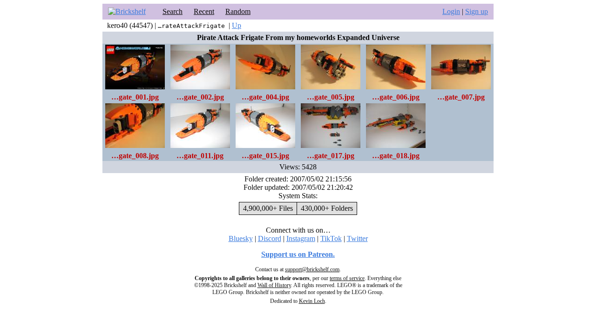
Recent (204, 11)
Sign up (476, 11)
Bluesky (241, 238)
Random (238, 11)
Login (451, 11)
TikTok (331, 238)
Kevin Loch (312, 301)
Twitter (357, 238)
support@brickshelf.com (312, 269)
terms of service (347, 278)
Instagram (300, 238)
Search (173, 11)
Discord (269, 238)
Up (236, 25)
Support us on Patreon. (298, 254)
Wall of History (274, 285)
